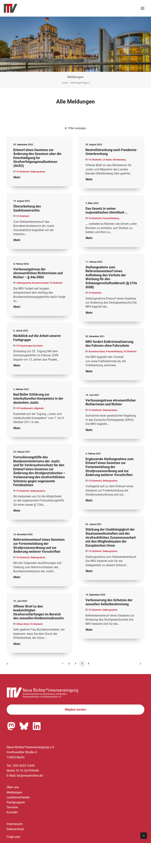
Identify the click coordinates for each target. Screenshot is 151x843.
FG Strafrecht (22, 171)
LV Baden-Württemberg (114, 159)
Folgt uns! (13, 837)
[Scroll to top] (143, 835)
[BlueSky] (24, 726)
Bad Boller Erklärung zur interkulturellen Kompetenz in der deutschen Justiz (38, 398)
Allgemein (39, 408)
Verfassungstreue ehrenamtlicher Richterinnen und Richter (110, 402)
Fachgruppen (16, 802)
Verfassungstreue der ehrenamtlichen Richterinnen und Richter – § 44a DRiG (38, 273)
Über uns (13, 787)
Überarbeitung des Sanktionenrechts (27, 208)
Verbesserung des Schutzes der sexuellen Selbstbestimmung (109, 602)
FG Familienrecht (24, 408)
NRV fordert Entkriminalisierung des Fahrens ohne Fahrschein (109, 344)
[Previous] (12, 664)
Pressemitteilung (111, 218)
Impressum (15, 824)
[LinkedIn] (36, 726)
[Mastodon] (11, 726)
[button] (142, 8)
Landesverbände (18, 797)
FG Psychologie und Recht (29, 346)
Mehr (16, 177)
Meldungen (14, 792)
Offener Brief (22, 624)
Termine (12, 807)
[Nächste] (139, 664)
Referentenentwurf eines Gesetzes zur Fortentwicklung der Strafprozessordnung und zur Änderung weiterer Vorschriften (39, 545)
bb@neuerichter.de (30, 775)
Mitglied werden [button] (75, 709)
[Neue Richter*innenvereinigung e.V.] (36, 8)
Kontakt (12, 812)
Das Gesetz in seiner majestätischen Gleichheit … (106, 210)
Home (65, 82)
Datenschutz (15, 829)
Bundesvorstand (40, 283)
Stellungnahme (37, 171)
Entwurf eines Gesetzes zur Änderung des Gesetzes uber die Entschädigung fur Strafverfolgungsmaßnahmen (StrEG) (37, 158)
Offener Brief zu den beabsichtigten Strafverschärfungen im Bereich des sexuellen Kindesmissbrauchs (38, 612)
